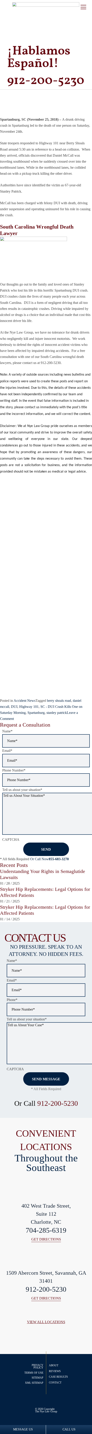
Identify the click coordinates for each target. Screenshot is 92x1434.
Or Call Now (49, 859)
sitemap (37, 1377)
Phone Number (13, 770)
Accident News (25, 700)
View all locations (46, 1322)
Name (7, 731)
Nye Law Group (48, 1411)
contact (55, 1382)
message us (23, 1429)
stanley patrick (56, 713)
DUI (14, 707)
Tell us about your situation (22, 790)
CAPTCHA (10, 839)
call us (69, 1429)
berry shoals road (59, 700)
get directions (46, 1239)
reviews (55, 1371)
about (53, 1365)
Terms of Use (33, 1372)
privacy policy (37, 1366)
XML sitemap (34, 1382)
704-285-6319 (46, 1230)
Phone (12, 1000)
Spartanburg (36, 713)
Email (7, 751)
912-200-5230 (57, 1103)
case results (58, 1376)
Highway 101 (29, 707)
